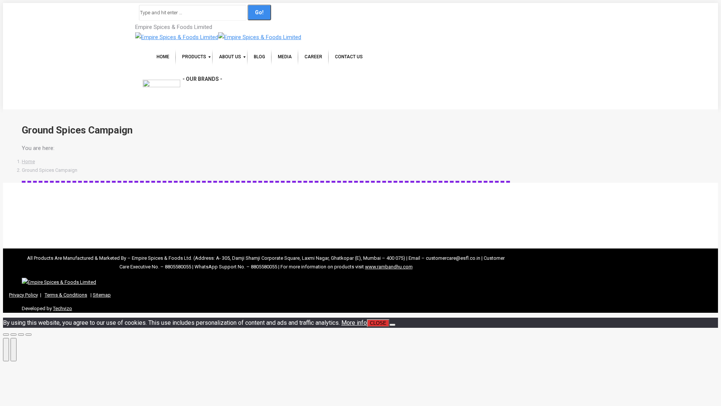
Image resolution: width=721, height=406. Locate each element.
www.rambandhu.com (389, 267)
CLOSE (378, 323)
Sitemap (102, 295)
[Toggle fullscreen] (21, 334)
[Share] (14, 334)
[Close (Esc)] (6, 334)
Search (281, 12)
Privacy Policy (23, 295)
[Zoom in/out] (29, 334)
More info (354, 322)
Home (28, 161)
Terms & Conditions (66, 295)
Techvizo (62, 308)
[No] (392, 325)
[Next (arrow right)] (14, 349)
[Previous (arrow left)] (6, 349)
